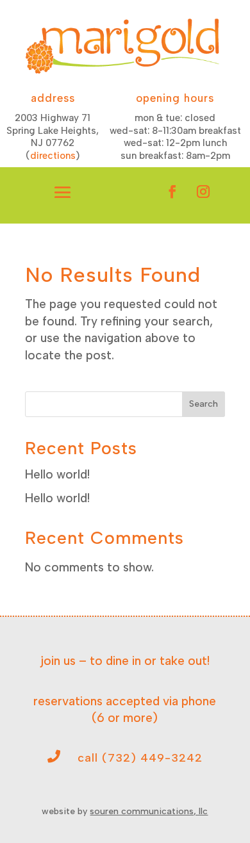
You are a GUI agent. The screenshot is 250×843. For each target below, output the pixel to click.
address (53, 98)
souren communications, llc (149, 811)
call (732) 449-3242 (140, 758)
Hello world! (57, 474)
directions (53, 155)
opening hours (175, 98)
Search (203, 403)
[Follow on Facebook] (172, 191)
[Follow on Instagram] (203, 191)
